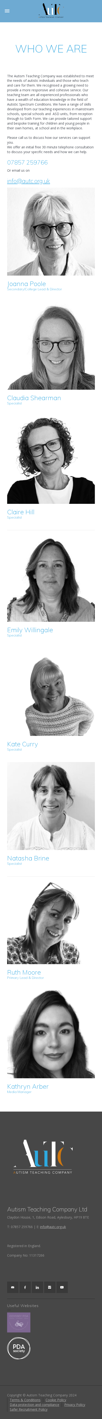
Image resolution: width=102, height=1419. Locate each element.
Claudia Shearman (34, 399)
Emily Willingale (30, 631)
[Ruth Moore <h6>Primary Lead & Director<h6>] (51, 920)
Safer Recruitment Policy (28, 1409)
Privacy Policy (74, 1404)
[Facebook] (25, 1287)
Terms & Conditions (25, 1400)
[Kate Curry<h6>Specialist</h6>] (51, 692)
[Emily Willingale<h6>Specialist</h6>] (58, 576)
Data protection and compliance (34, 1404)
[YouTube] (62, 1287)
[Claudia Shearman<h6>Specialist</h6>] (51, 346)
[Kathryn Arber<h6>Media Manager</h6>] (51, 1034)
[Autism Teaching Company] (51, 11)
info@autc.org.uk (28, 181)
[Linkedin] (37, 1287)
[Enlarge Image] (44, 576)
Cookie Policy (56, 1400)
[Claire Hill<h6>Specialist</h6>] (51, 460)
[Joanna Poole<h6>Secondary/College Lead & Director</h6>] (51, 232)
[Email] (13, 1287)
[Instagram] (50, 1287)
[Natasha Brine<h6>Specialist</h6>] (51, 806)
